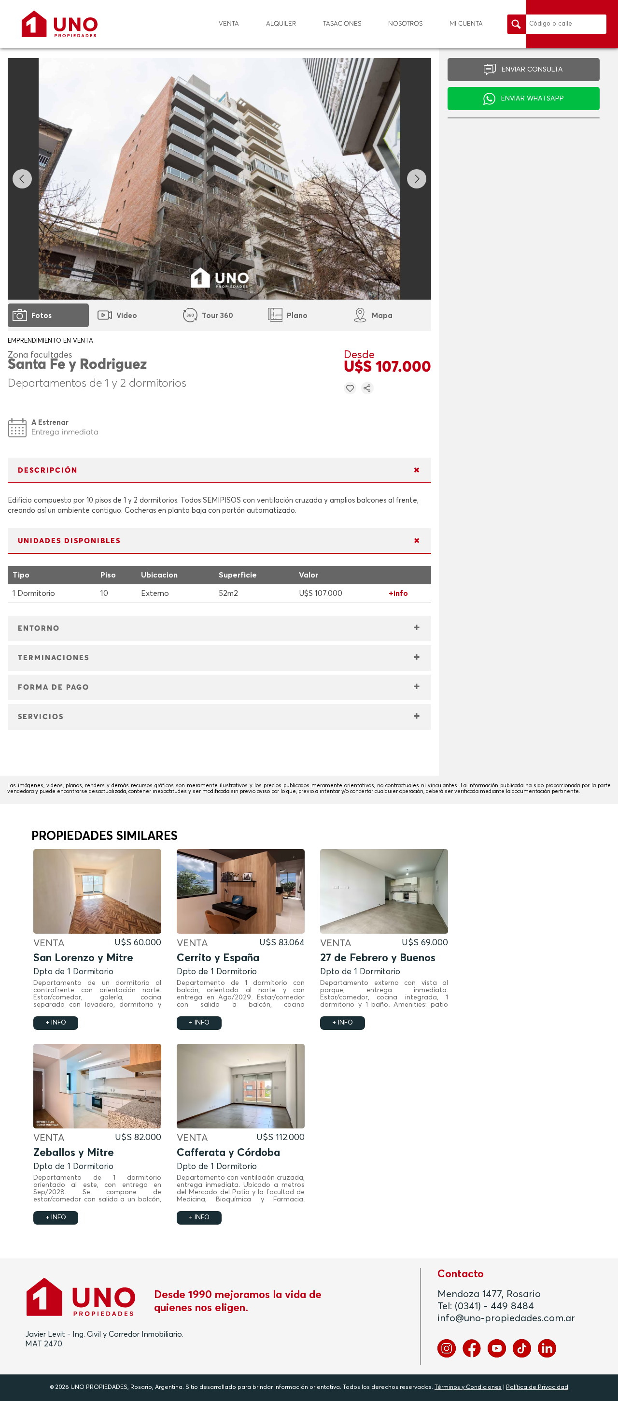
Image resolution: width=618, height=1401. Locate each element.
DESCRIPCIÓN (48, 470)
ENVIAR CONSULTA (532, 69)
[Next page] (416, 178)
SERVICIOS (41, 717)
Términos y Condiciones (468, 1387)
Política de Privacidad (537, 1387)
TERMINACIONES (53, 658)
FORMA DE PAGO (53, 687)
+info (398, 593)
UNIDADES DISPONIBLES (69, 541)
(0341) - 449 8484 (494, 1306)
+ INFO (55, 1023)
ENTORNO (39, 628)
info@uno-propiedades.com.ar (506, 1318)
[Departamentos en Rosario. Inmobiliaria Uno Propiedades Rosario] (60, 24)
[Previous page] (22, 178)
